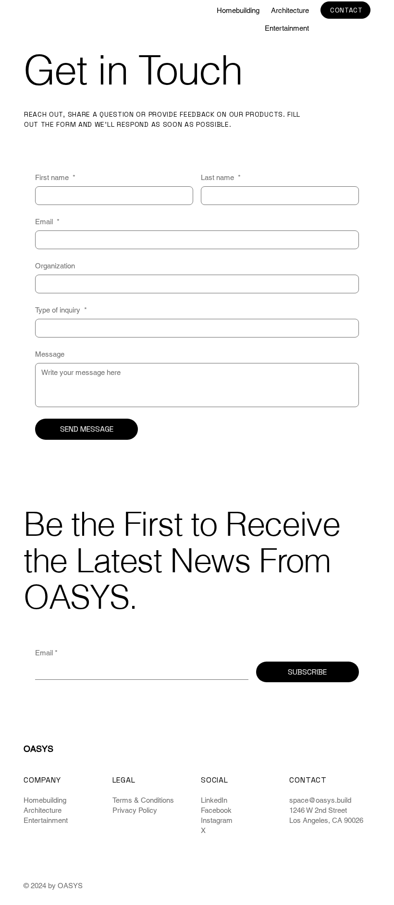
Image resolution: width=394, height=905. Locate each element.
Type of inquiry (61, 310)
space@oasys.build (320, 800)
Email (47, 221)
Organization (55, 266)
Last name (221, 177)
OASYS (38, 19)
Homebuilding (45, 800)
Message (49, 354)
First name (55, 177)
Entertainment (46, 820)
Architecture (43, 810)
